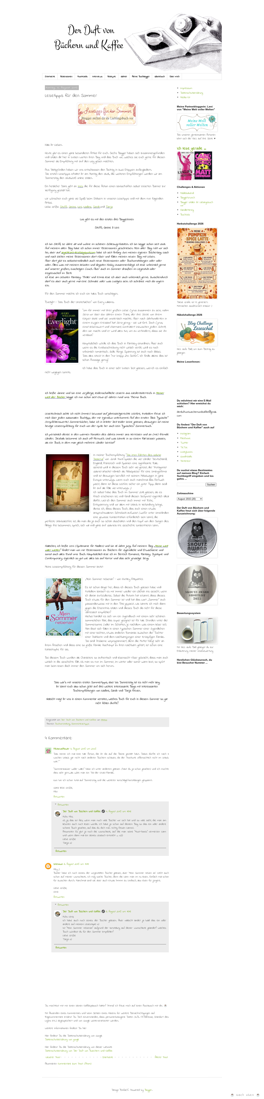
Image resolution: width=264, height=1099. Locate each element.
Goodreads (186, 457)
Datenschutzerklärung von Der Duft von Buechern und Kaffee (78, 1051)
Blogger (148, 1090)
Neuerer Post (53, 1057)
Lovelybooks (186, 452)
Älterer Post (161, 1057)
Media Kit (185, 97)
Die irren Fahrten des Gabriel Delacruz (127, 457)
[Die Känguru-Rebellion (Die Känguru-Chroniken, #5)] (185, 179)
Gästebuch (160, 76)
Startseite (50, 76)
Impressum (186, 88)
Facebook (185, 438)
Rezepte (111, 76)
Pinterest (185, 461)
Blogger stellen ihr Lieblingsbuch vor (196, 204)
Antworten (59, 797)
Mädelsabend (187, 193)
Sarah (96, 207)
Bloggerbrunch (187, 198)
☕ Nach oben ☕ (245, 1095)
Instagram (185, 434)
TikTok (183, 447)
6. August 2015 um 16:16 (118, 912)
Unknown (58, 864)
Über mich (174, 76)
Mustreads (82, 76)
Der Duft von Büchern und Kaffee (82, 811)
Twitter (184, 443)
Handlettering (187, 210)
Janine (72, 207)
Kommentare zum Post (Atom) (74, 1064)
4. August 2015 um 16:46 (118, 811)
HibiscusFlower (61, 749)
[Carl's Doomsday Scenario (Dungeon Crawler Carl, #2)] (203, 179)
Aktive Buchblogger (141, 76)
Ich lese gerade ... (191, 148)
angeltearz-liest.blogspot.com (78, 252)
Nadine (88, 207)
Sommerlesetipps (80, 724)
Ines (80, 186)
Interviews (97, 76)
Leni (80, 207)
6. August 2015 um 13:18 (76, 864)
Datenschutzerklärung (191, 93)
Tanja (109, 207)
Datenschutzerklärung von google (62, 1040)
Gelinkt (124, 76)
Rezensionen (66, 76)
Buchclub (185, 215)
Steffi (63, 207)
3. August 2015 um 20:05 (83, 749)
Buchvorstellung (62, 724)
